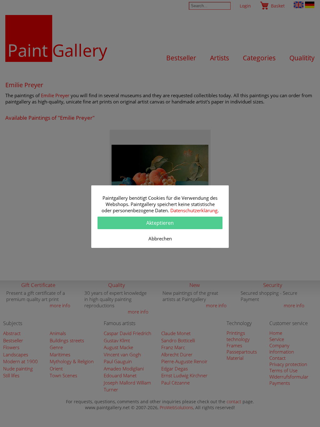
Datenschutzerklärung (194, 210)
